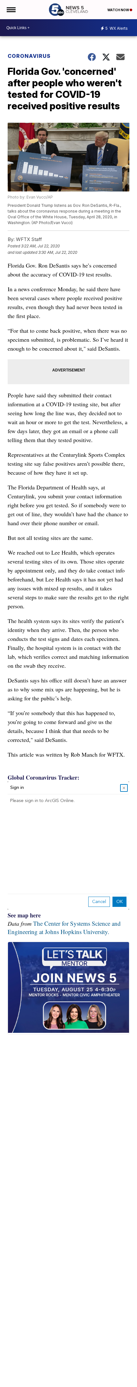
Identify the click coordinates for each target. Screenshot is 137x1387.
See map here (24, 915)
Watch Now (118, 10)
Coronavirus (29, 56)
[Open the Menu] (11, 10)
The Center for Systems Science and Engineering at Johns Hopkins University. (64, 927)
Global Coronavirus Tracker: (43, 777)
